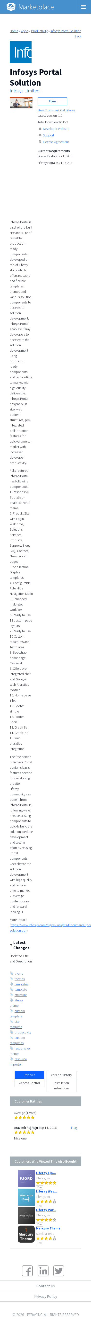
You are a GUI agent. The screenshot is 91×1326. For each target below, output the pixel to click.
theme (19, 973)
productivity (23, 1032)
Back (77, 36)
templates (21, 984)
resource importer (18, 1062)
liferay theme (16, 1003)
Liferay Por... (46, 1210)
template (21, 989)
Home (14, 31)
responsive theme (20, 1051)
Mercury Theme (48, 1228)
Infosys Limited (25, 91)
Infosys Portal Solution (65, 31)
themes (20, 979)
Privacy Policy (45, 1296)
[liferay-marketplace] (30, 7)
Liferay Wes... (46, 1191)
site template (16, 1024)
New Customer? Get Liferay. (56, 110)
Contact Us (45, 1285)
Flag (74, 1127)
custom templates (17, 1040)
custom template (17, 1013)
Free (52, 101)
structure (21, 995)
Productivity (39, 31)
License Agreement (56, 142)
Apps (24, 31)
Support (48, 135)
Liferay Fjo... (46, 1173)
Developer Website (56, 128)
